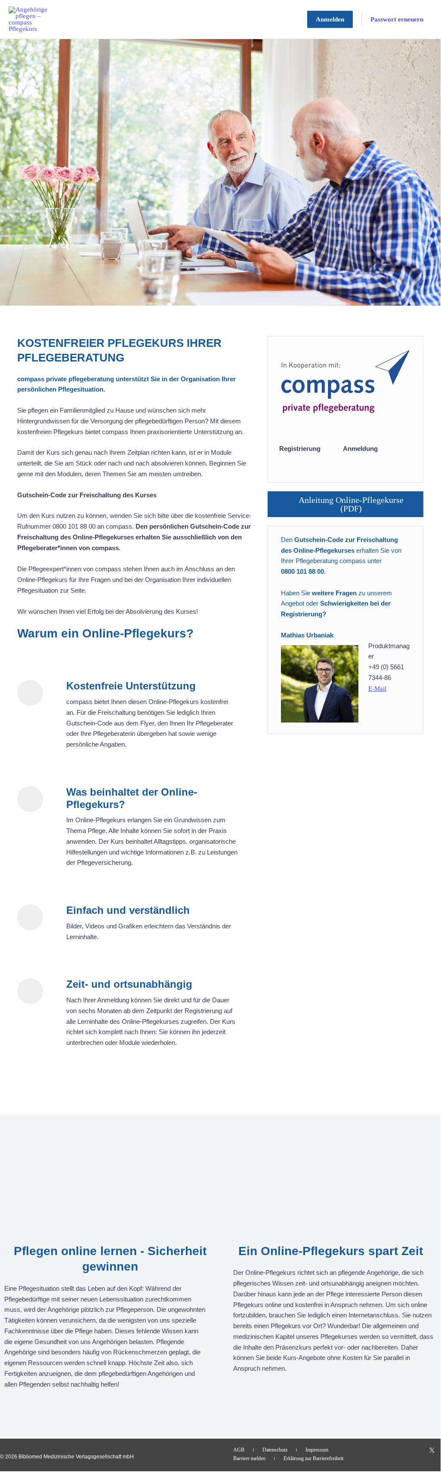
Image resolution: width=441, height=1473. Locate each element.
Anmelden (330, 19)
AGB (238, 1450)
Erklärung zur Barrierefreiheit (313, 1458)
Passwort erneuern (396, 19)
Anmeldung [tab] (360, 448)
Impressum (316, 1450)
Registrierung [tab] (300, 448)
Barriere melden (249, 1458)
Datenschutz (274, 1450)
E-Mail (377, 688)
